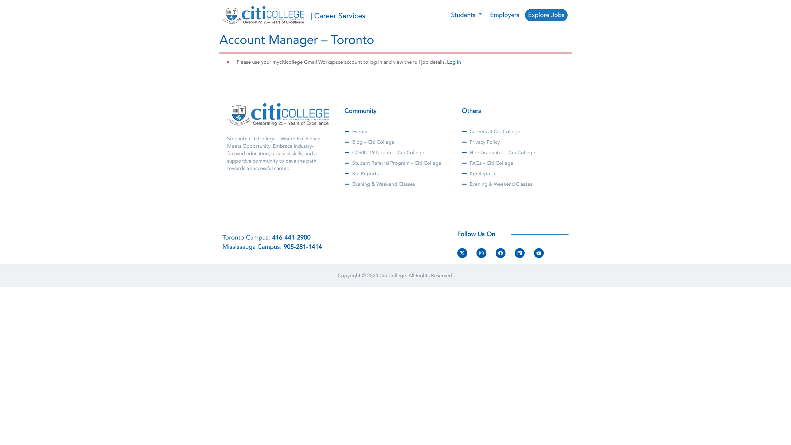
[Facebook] (500, 253)
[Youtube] (539, 253)
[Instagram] (481, 253)
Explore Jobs (546, 15)
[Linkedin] (520, 253)
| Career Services (338, 16)
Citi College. (393, 275)
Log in (454, 62)
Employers (504, 15)
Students (463, 15)
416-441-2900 (291, 237)
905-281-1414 (303, 247)
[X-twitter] (462, 253)
